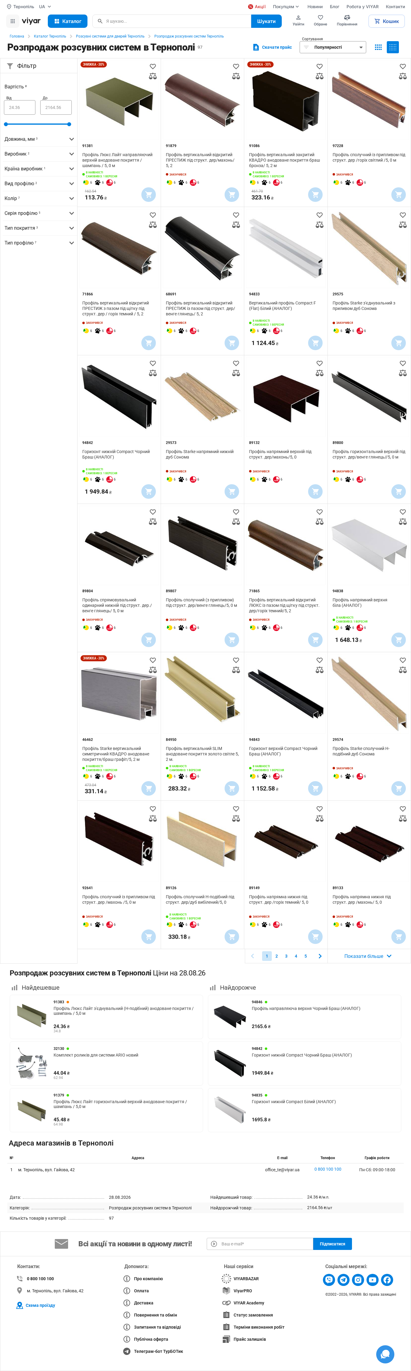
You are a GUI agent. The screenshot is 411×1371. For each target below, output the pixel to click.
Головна (17, 36)
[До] (56, 107)
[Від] (19, 107)
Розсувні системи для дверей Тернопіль (110, 36)
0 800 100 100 (327, 1169)
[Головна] (31, 21)
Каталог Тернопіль (50, 36)
